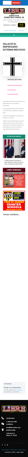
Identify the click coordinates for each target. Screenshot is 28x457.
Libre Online (18, 79)
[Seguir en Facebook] (2, 445)
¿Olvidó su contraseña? (10, 30)
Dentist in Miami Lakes (17, 442)
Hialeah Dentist (7, 440)
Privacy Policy (5, 449)
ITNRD (7, 455)
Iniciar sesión (21, 25)
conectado (19, 390)
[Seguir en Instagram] (7, 445)
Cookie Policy (13, 449)
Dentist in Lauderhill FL (17, 440)
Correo (9, 424)
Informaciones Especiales (15, 85)
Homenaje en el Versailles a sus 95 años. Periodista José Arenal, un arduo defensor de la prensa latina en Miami (14, 362)
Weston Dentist (7, 442)
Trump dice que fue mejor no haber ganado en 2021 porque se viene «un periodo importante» (13, 162)
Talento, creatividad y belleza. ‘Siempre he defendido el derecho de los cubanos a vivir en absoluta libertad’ (14, 261)
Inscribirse (21, 30)
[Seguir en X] (5, 445)
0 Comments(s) (12, 90)
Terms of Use (22, 449)
